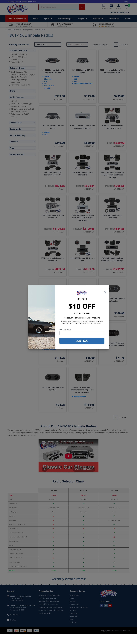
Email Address (65, 329)
